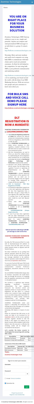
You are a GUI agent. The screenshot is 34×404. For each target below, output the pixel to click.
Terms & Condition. (16, 378)
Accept (8, 378)
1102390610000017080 (16, 210)
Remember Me (10, 383)
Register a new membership (17, 394)
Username (8, 364)
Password (8, 371)
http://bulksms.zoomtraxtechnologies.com (18, 50)
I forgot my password (17, 393)
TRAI (9, 134)
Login (26, 387)
